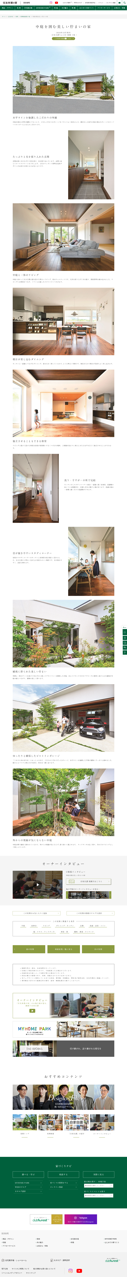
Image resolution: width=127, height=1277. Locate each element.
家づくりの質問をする (59, 1183)
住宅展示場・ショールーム (16, 1260)
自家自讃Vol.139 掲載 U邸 (63, 35)
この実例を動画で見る (62, 38)
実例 (16, 16)
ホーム (4, 16)
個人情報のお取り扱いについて (44, 1269)
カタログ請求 (20, 1191)
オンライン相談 (56, 1187)
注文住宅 (26, 3)
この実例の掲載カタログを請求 (89, 913)
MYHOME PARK (22, 1183)
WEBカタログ (20, 1187)
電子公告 (4, 1269)
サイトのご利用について (20, 1269)
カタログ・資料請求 (62, 1260)
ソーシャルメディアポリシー (11, 1273)
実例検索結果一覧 (25, 16)
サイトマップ (31, 1273)
